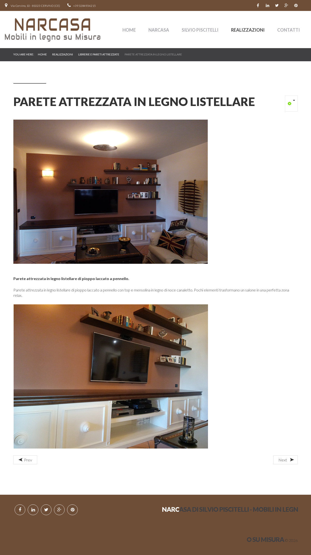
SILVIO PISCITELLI (200, 30)
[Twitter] (277, 5)
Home (129, 30)
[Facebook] (258, 5)
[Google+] (286, 5)
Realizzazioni (248, 30)
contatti (288, 30)
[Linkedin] (267, 5)
